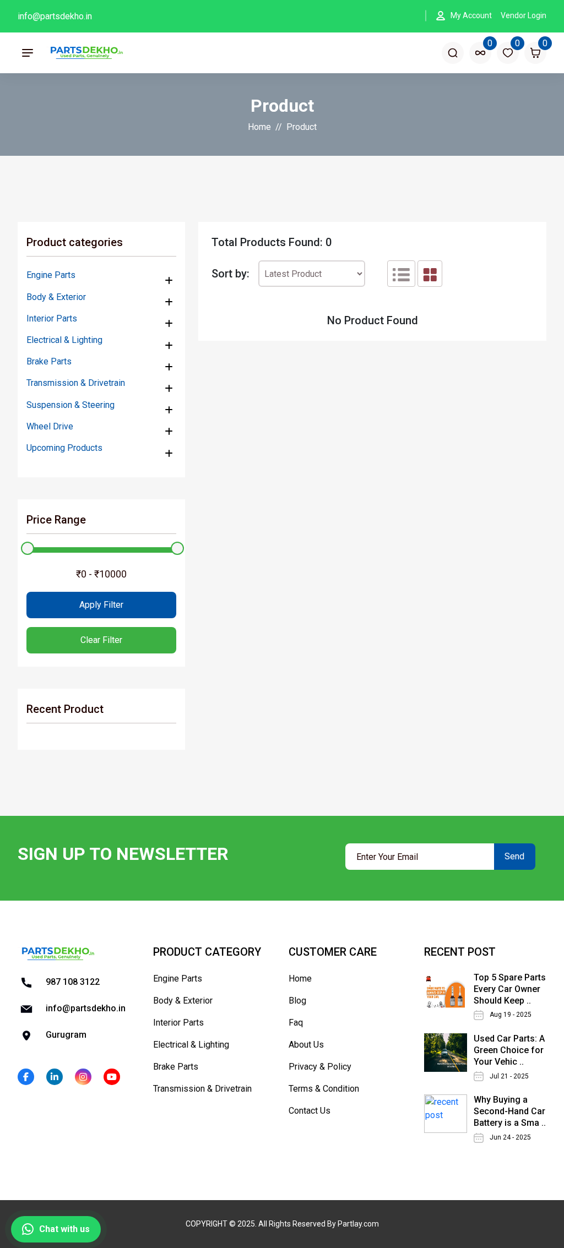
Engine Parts (50, 275)
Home (259, 127)
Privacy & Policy (320, 1066)
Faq (296, 1022)
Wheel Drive (49, 426)
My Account (471, 15)
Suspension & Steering (70, 405)
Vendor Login (523, 15)
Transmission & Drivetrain (75, 383)
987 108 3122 (72, 982)
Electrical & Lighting (64, 340)
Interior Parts (51, 318)
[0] (480, 52)
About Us (306, 1044)
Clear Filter (101, 640)
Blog (297, 1000)
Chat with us (64, 1229)
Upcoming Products (64, 448)
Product (301, 127)
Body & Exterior (56, 297)
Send (514, 856)
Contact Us (309, 1110)
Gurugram (65, 1034)
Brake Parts (49, 361)
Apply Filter (101, 605)
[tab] (401, 273)
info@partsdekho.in (55, 16)
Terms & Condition (324, 1088)
